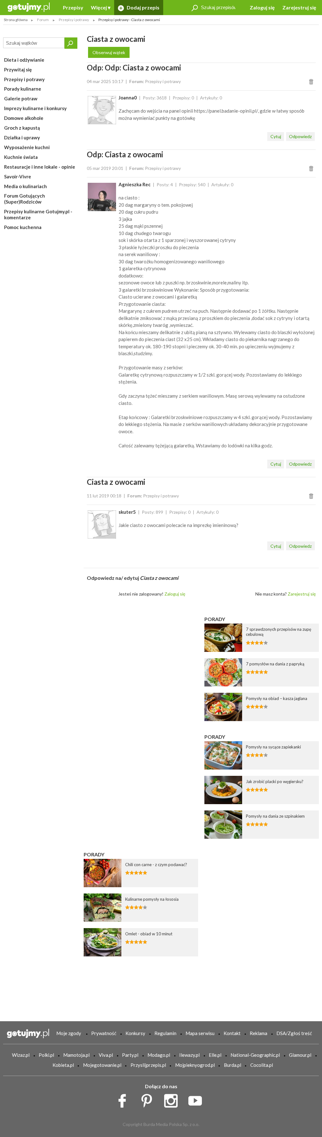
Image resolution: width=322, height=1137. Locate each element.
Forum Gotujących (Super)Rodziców (24, 198)
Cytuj (275, 136)
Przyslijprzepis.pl (148, 1065)
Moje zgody (68, 1033)
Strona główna (16, 19)
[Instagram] (173, 1099)
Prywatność (103, 1033)
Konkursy (135, 1033)
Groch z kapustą (22, 128)
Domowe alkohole (23, 118)
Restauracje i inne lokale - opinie (39, 167)
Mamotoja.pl (76, 1055)
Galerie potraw (20, 98)
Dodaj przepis (142, 7)
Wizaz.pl (21, 1055)
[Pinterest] (149, 1099)
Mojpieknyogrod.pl (195, 1065)
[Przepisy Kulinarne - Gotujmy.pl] (29, 6)
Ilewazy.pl (189, 1055)
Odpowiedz (300, 136)
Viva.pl (106, 1055)
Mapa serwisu (200, 1033)
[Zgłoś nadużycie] (312, 81)
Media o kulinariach (25, 186)
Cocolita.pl (261, 1065)
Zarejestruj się (299, 7)
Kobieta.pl (63, 1065)
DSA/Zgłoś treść (294, 1033)
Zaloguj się (262, 7)
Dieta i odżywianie (24, 60)
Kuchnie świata (21, 157)
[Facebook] (124, 1099)
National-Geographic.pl (255, 1055)
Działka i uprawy (22, 137)
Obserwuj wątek (108, 52)
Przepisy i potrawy (24, 79)
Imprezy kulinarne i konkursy (35, 108)
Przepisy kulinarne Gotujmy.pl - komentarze (38, 214)
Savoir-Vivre (17, 176)
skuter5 (127, 512)
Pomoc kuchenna (23, 227)
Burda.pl (232, 1065)
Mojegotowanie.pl (102, 1065)
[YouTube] (197, 1099)
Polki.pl (46, 1055)
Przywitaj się (18, 69)
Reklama (258, 1033)
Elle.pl (215, 1055)
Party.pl (130, 1055)
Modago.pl (158, 1055)
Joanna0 (128, 97)
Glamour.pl (300, 1055)
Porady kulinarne (22, 89)
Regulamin (165, 1033)
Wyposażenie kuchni (27, 147)
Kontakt (232, 1033)
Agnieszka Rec (135, 184)
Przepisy (73, 7)
